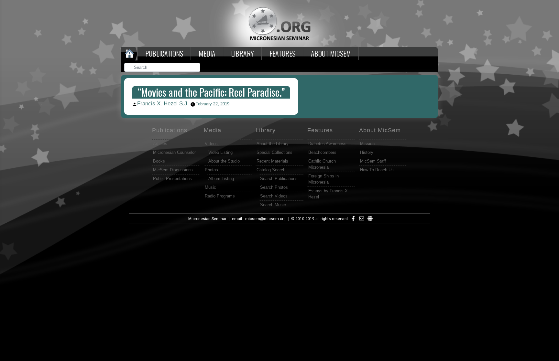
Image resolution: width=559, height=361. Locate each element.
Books (159, 161)
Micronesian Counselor (174, 152)
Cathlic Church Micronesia (322, 164)
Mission (367, 143)
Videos (211, 143)
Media (207, 53)
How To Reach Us (377, 169)
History (366, 152)
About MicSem (380, 130)
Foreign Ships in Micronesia (323, 179)
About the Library (273, 143)
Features (282, 53)
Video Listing (220, 152)
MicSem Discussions (173, 169)
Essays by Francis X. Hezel (328, 193)
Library (242, 53)
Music (210, 187)
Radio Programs (220, 196)
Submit (195, 68)
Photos (211, 169)
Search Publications (279, 178)
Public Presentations (172, 178)
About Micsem (331, 53)
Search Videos (274, 196)
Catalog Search (271, 169)
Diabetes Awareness (327, 143)
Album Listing (221, 178)
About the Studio (224, 161)
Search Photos (274, 187)
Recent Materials (272, 161)
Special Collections (274, 152)
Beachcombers (322, 152)
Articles (160, 143)
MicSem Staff (373, 161)
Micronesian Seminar (207, 219)
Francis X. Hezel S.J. (163, 104)
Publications (164, 53)
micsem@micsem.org (265, 219)
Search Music (273, 204)
